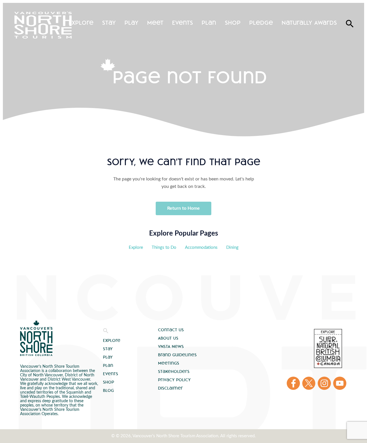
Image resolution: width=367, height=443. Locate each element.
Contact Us (171, 330)
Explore (81, 22)
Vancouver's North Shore (36, 338)
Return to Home (183, 208)
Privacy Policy (174, 379)
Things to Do (164, 247)
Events (182, 22)
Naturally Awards (309, 22)
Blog (108, 390)
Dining (232, 247)
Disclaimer (170, 388)
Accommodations (201, 247)
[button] (106, 332)
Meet (155, 22)
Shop (233, 22)
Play (131, 22)
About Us (168, 338)
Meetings (168, 363)
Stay (109, 22)
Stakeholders (174, 371)
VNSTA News (171, 346)
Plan (209, 22)
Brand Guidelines (177, 355)
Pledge (261, 22)
